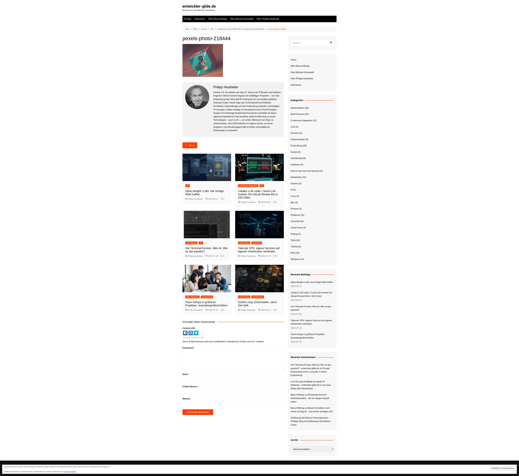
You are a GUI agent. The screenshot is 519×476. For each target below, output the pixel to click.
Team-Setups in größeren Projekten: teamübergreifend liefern (308, 336)
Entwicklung (191, 243)
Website (186, 399)
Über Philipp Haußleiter (268, 19)
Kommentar (188, 348)
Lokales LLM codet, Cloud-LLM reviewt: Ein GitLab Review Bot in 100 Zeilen (258, 194)
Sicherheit (257, 243)
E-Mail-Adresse (190, 386)
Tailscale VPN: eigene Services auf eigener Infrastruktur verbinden (311, 322)
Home (293, 60)
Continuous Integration (248, 186)
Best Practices (192, 297)
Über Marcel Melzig (217, 19)
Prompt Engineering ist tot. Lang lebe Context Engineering (310, 371)
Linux (293, 196)
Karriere (294, 183)
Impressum (199, 19)
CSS (293, 127)
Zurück (191, 145)
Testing (294, 234)
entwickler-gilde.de (199, 6)
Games (294, 152)
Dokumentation (298, 139)
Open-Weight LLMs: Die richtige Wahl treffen (312, 282)
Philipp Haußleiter (195, 199)
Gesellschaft (258, 297)
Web (293, 253)
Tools (293, 240)
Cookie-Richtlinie (70, 472)
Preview (294, 209)
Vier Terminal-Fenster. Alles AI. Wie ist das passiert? (311, 308)
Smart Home (297, 227)
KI (187, 186)
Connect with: (189, 328)
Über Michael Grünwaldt (241, 19)
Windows (295, 259)
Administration (297, 108)
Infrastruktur (244, 243)
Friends (187, 19)
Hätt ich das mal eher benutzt (304, 171)
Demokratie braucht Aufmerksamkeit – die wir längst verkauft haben (310, 398)
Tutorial (294, 246)
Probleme (295, 215)
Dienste (294, 133)
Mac (293, 202)
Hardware (295, 164)
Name (185, 374)
